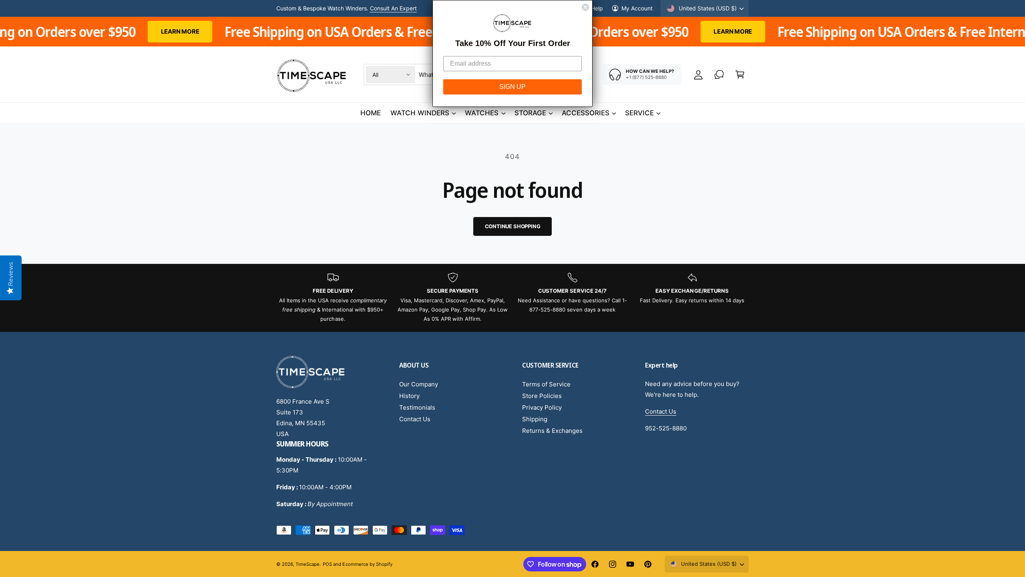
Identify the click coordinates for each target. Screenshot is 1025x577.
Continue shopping (513, 226)
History (409, 396)
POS (327, 564)
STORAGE (530, 113)
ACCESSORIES (585, 113)
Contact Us (414, 419)
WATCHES (481, 113)
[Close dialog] (585, 7)
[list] (512, 298)
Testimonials (417, 407)
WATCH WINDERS (419, 113)
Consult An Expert (393, 8)
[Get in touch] (719, 74)
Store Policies (542, 396)
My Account (637, 8)
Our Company (418, 384)
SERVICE (639, 113)
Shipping (534, 419)
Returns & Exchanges (552, 430)
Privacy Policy (542, 407)
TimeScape (307, 564)
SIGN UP (512, 86)
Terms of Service (546, 384)
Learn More (109, 31)
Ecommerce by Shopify (367, 564)
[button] (740, 74)
